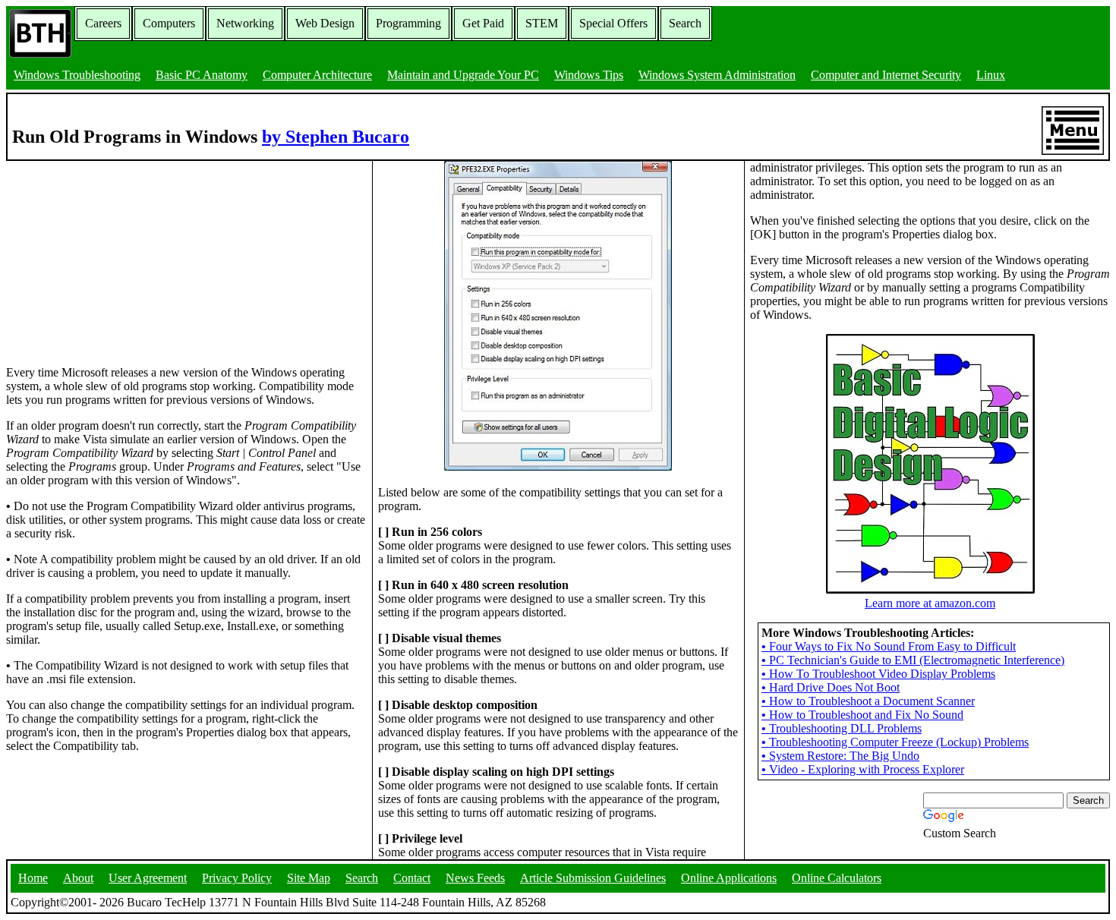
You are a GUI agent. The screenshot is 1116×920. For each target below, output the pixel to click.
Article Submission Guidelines (593, 877)
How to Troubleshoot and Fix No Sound (862, 714)
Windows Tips (588, 74)
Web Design (325, 23)
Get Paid (483, 23)
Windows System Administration (717, 74)
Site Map (308, 877)
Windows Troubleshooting (77, 74)
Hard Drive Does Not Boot (830, 687)
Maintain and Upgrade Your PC (463, 74)
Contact (411, 877)
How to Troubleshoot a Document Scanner (868, 701)
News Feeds (475, 877)
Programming (408, 23)
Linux (990, 74)
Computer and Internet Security (886, 74)
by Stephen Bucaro (335, 137)
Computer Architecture (317, 74)
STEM (541, 23)
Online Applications (729, 877)
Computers (169, 23)
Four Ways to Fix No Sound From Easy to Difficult (888, 646)
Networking (245, 23)
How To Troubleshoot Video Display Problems (878, 673)
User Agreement (148, 877)
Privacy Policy (237, 877)
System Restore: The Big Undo (840, 755)
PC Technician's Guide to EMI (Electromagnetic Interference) (912, 660)
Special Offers (613, 23)
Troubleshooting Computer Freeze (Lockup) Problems (895, 742)
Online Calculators (836, 877)
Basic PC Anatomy (201, 74)
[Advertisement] (120, 256)
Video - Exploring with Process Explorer (862, 769)
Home (33, 877)
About (78, 877)
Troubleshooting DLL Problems (841, 728)
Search (685, 23)
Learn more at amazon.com (930, 603)
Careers (103, 23)
